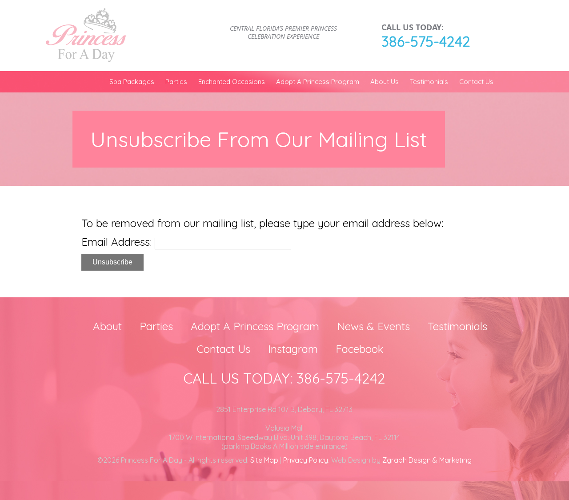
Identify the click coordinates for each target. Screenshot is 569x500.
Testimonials (429, 81)
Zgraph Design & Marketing (427, 460)
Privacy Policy (305, 460)
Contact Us (476, 81)
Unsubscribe (112, 262)
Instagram (293, 349)
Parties (176, 81)
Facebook (360, 349)
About (107, 326)
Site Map (264, 460)
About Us (384, 81)
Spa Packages (131, 81)
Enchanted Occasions (231, 81)
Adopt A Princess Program (317, 81)
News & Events (373, 326)
